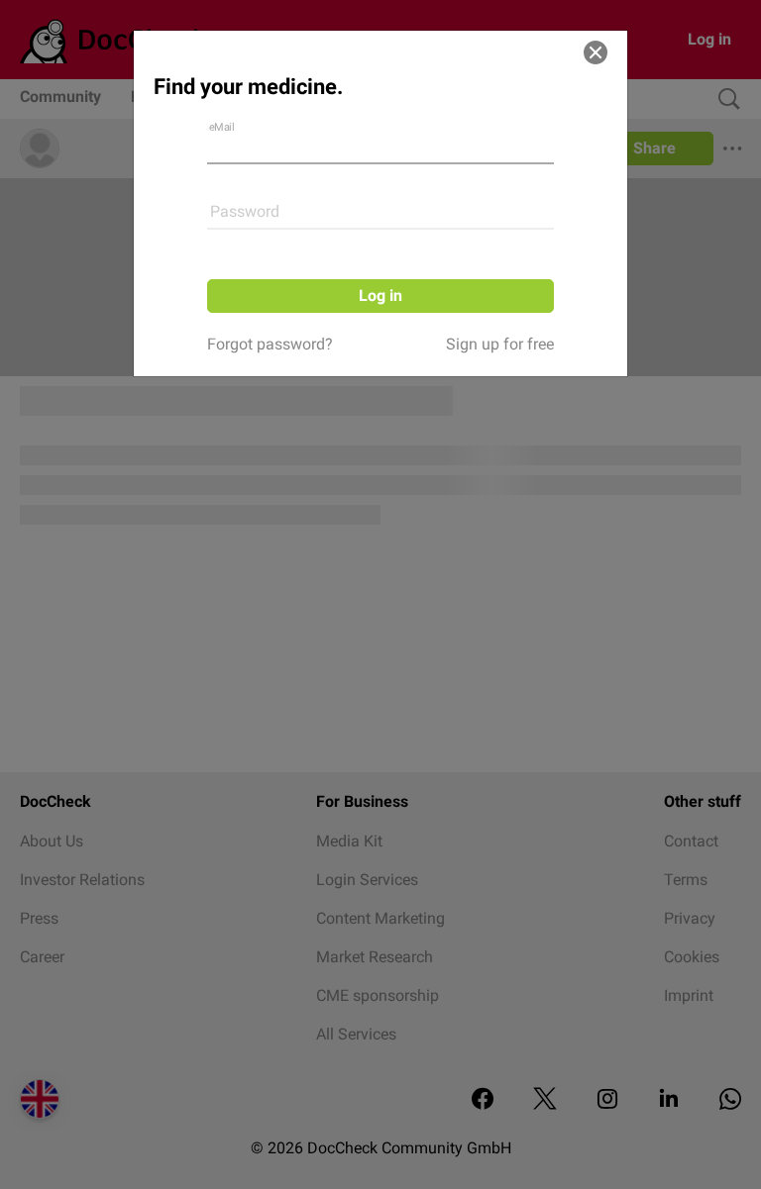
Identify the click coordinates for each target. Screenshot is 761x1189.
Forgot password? (270, 344)
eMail (222, 127)
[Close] (595, 52)
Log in (380, 295)
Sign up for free (500, 344)
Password (244, 211)
